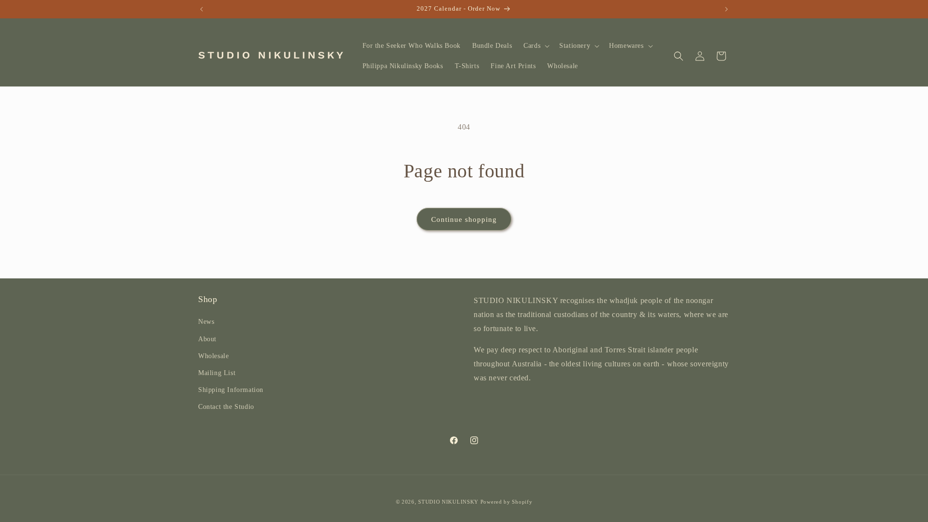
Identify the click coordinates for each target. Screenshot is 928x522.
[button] (535, 46)
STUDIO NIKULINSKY (448, 502)
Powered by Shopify (506, 502)
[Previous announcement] (201, 9)
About (207, 339)
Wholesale (213, 356)
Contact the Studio (226, 406)
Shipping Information (230, 389)
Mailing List (216, 373)
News (206, 321)
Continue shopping (464, 219)
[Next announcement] (726, 9)
